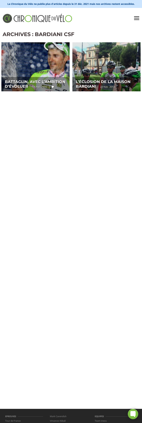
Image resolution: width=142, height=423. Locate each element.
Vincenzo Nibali (58, 420)
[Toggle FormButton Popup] (133, 414)
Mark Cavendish (58, 416)
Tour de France (13, 420)
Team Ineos (101, 420)
